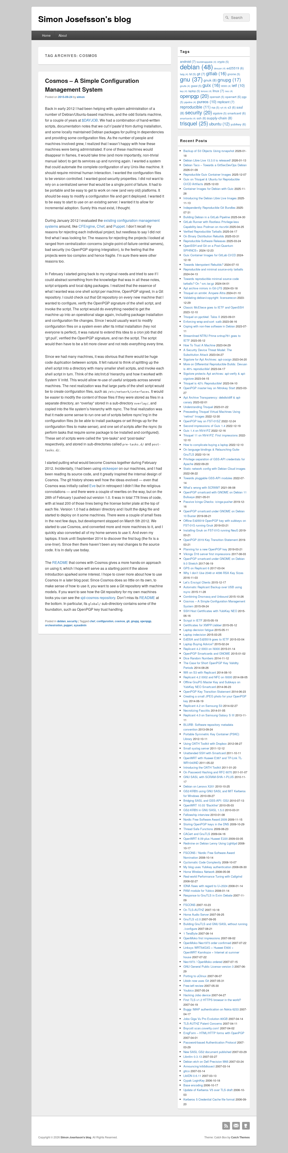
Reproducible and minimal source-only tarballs (213, 269)
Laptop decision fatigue (198, 630)
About (62, 35)
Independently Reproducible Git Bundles (209, 207)
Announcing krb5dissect (199, 1066)
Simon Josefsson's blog (84, 19)
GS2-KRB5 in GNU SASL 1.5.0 (203, 810)
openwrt (233, 97)
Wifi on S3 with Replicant (199, 672)
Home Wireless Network (199, 871)
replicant (225, 101)
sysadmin (80, 625)
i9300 (226, 86)
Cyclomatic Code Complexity (202, 862)
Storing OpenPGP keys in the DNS (206, 824)
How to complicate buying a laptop (205, 445)
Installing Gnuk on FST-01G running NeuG (210, 530)
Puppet (119, 226)
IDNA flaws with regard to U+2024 (205, 886)
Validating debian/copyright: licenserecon (209, 297)
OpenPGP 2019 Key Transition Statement (210, 540)
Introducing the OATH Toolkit (202, 767)
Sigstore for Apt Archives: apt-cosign (207, 359)
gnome (233, 74)
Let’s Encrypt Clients (197, 582)
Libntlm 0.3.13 (192, 1056)
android (188, 61)
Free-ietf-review (193, 985)
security (72, 621)
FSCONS (189, 905)
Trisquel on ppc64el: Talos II (201, 317)
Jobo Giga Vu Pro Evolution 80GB (205, 1019)
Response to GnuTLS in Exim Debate (207, 895)
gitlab (216, 73)
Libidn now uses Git (196, 980)
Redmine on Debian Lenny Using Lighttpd (210, 843)
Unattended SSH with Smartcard (204, 753)
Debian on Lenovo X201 (198, 786)
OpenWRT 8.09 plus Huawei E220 (205, 838)
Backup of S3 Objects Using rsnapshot (208, 151)
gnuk (210, 79)
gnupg (135, 621)
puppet (68, 625)
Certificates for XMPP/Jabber (202, 625)
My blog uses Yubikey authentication (207, 867)
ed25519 (235, 68)
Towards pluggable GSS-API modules (207, 478)
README (60, 562)
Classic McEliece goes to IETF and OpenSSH (213, 307)
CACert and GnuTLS (196, 834)
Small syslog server (196, 748)
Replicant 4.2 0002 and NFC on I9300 (207, 677)
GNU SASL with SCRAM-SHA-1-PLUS (208, 777)
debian (61, 621)
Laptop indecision (194, 634)
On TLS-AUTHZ (193, 910)
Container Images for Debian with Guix (208, 188)
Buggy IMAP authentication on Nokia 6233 (211, 1009)
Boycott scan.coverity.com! (201, 1028)
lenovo (206, 91)
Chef (100, 226)
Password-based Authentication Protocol (209, 1042)
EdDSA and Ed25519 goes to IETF (206, 639)
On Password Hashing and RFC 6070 (207, 772)
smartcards (188, 118)
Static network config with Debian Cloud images (214, 468)
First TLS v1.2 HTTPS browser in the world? (212, 1000)
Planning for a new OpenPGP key (205, 549)
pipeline (190, 102)
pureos (206, 101)
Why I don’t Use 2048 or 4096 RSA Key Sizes (213, 573)
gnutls (185, 86)
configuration (105, 621)
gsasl (196, 86)
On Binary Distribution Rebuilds (203, 236)
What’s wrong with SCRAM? (201, 487)
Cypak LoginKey (194, 1080)
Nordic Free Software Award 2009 (205, 819)
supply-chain (219, 117)
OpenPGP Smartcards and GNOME (206, 653)
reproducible (195, 107)
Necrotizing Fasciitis (196, 710)
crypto (223, 62)
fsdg (184, 74)
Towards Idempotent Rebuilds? (203, 264)
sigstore (220, 113)
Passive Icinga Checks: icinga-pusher (208, 501)
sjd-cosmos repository (98, 597)
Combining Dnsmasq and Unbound (205, 596)
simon (81, 97)
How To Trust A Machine (199, 345)
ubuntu (219, 124)
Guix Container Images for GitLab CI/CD (209, 255)
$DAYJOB (90, 120)
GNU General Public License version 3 (208, 966)
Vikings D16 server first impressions (207, 554)
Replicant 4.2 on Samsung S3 (202, 706)
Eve (92, 485)
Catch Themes (240, 1137)
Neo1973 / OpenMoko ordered (202, 962)
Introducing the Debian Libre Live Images (210, 198)
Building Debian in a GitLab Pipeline (206, 217)
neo (229, 91)
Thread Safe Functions (198, 829)
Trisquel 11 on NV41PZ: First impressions (210, 435)
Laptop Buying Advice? (198, 644)
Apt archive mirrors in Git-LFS (202, 288)
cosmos (120, 621)
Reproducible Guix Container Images (207, 174)
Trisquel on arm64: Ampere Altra (204, 293)
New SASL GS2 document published (207, 1052)
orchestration (53, 625)
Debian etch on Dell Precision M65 (205, 1061)
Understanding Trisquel (198, 407)
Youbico (188, 990)
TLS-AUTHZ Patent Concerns (202, 1023)
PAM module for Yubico (198, 890)
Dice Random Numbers (198, 658)
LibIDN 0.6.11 (192, 1076)
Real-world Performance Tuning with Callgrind (212, 876)
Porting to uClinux (195, 976)
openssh (217, 97)
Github (246, 1126)
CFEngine (87, 226)
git (128, 621)
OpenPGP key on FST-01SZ (201, 421)
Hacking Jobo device (197, 995)
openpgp (145, 621)
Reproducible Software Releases (204, 241)
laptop (194, 91)
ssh (201, 118)
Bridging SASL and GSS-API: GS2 (206, 800)
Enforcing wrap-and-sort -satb (202, 321)
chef (92, 621)
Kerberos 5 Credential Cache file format (209, 1099)
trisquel (194, 123)
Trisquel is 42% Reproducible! (202, 383)
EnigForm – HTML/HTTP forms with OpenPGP (213, 1033)
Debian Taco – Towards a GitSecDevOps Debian (215, 165)
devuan (220, 68)
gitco (186, 1071)
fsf (192, 74)
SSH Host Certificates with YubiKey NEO (210, 611)
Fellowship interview (196, 815)
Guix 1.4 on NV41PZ (196, 430)
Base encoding (193, 1085)
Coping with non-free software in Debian (209, 326)
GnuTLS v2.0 (192, 919)
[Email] (236, 1126)
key (183, 91)
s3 (232, 107)
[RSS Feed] (226, 1126)
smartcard (236, 113)
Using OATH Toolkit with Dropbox (205, 743)
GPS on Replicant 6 (196, 568)
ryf (223, 107)
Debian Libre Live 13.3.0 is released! (207, 160)
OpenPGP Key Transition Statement (207, 691)
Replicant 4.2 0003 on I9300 (201, 649)
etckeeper (110, 468)
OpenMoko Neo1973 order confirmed (207, 943)
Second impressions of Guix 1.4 (204, 426)
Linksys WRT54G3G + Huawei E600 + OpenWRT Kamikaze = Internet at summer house (211, 952)
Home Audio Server (196, 914)
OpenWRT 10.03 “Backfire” (200, 805)
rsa (215, 107)
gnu (191, 79)
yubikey (238, 124)
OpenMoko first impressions (201, 938)
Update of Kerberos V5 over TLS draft (208, 1090)
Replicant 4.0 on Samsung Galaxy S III (208, 715)
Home (46, 35)
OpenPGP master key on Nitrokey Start (209, 388)
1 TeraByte (190, 933)
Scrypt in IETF (192, 620)
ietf (238, 85)
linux (218, 90)
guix (211, 85)
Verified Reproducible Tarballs (202, 231)
